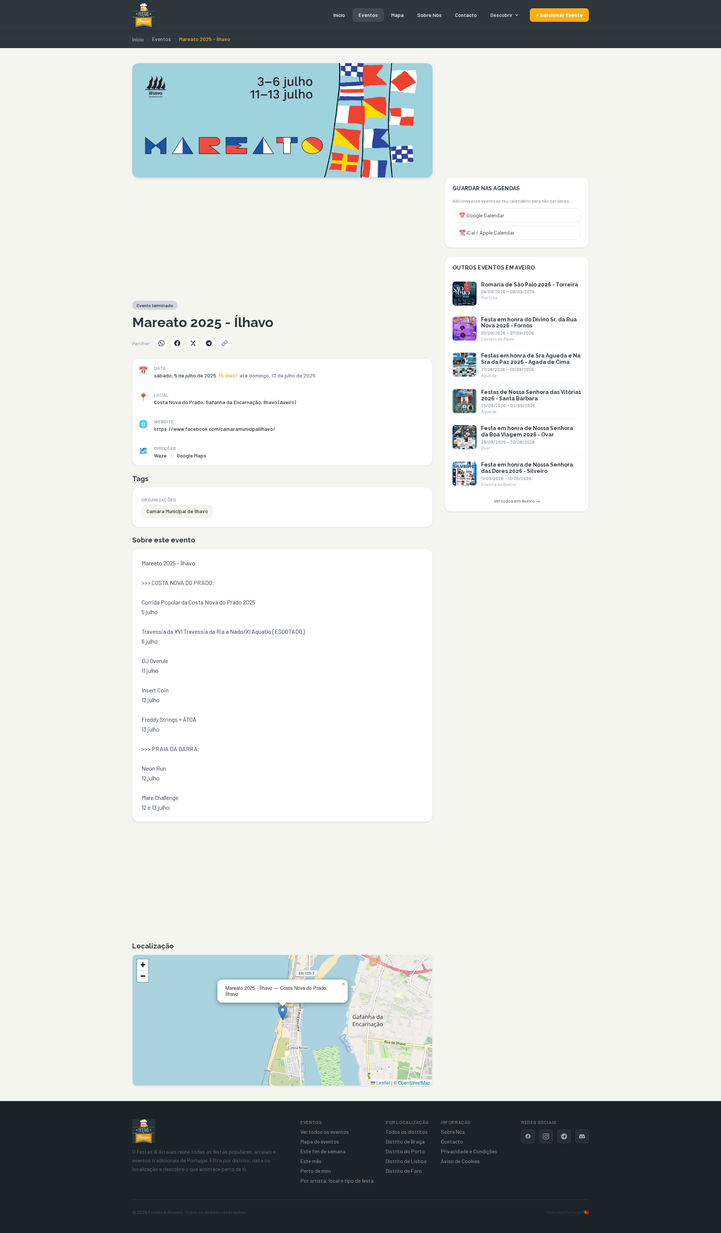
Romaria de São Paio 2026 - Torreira (529, 285)
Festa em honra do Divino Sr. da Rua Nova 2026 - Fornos (529, 323)
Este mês (310, 1161)
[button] (282, 1012)
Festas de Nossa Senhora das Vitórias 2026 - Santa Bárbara (531, 395)
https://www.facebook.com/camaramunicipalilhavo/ (214, 429)
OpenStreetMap (414, 1082)
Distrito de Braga (405, 1141)
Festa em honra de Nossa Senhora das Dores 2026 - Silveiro (527, 468)
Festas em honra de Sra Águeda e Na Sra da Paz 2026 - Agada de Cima (531, 359)
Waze (160, 455)
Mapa (397, 15)
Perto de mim (315, 1171)
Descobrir (501, 15)
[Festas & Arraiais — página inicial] (143, 15)
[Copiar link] (224, 343)
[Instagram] (546, 1136)
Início (339, 15)
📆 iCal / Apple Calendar (486, 232)
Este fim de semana (322, 1151)
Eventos (368, 15)
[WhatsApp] (161, 343)
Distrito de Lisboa (406, 1161)
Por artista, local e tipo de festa (337, 1180)
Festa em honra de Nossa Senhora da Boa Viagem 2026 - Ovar (527, 431)
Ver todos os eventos (324, 1131)
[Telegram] (208, 343)
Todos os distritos (407, 1131)
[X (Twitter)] (193, 343)
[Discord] (582, 1136)
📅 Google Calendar (481, 215)
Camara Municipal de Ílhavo (177, 511)
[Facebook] (177, 343)
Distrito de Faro (404, 1171)
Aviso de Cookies (460, 1161)
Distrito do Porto (405, 1151)
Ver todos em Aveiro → (517, 500)
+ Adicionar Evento (559, 15)
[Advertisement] (282, 239)
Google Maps (191, 455)
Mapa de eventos (319, 1141)
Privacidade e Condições (469, 1151)
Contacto (466, 15)
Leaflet (382, 1082)
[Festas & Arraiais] (143, 1131)
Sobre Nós (429, 15)
